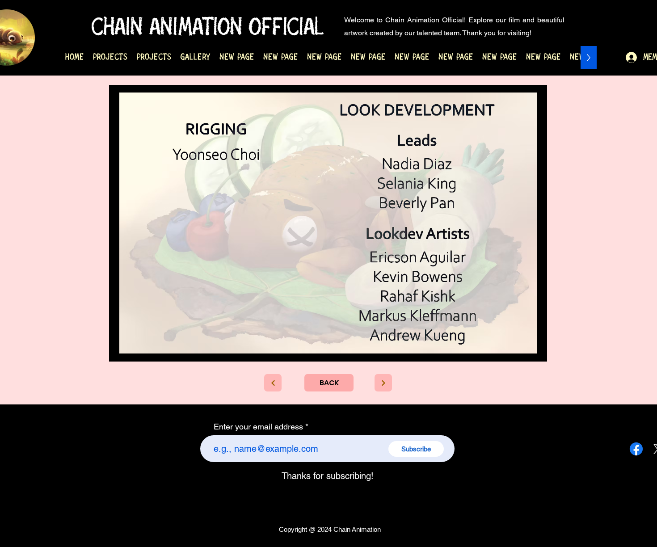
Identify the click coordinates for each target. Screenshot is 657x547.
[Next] (383, 382)
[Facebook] (636, 449)
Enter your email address (258, 427)
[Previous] (273, 382)
